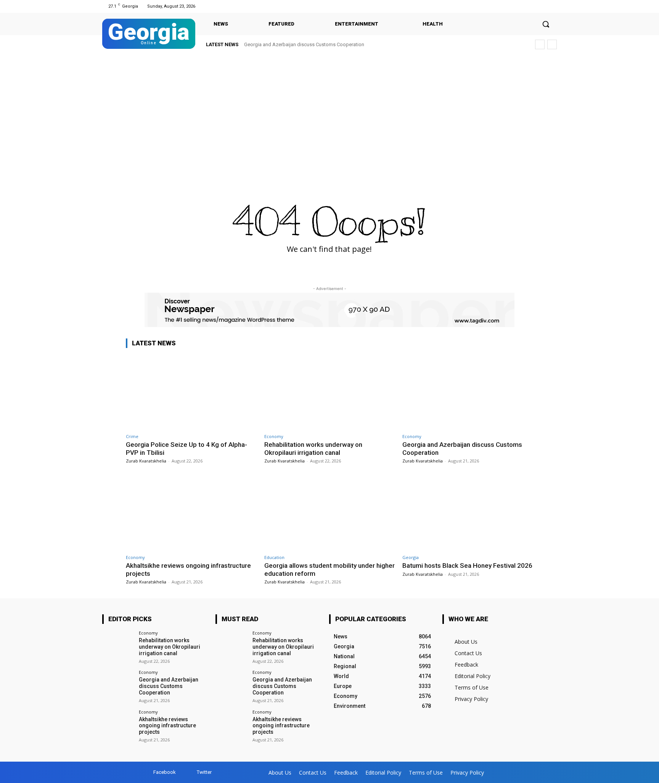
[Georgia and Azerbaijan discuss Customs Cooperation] (467, 392)
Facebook (164, 772)
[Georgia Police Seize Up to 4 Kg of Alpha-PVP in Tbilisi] (191, 392)
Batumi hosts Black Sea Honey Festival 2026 (467, 565)
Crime (132, 436)
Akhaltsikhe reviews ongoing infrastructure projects (167, 725)
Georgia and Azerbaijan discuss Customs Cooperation (304, 44)
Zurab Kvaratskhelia (146, 461)
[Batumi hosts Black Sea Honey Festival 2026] (467, 513)
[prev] (540, 44)
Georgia (410, 557)
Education (274, 557)
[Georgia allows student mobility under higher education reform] (329, 513)
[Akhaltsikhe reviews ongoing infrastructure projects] (191, 513)
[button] (546, 24)
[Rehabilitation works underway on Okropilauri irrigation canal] (329, 392)
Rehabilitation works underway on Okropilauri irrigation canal (313, 448)
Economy (273, 436)
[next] (552, 44)
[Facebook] (542, 6)
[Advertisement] (329, 111)
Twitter (204, 772)
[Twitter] (552, 6)
